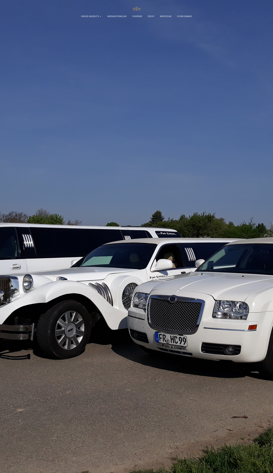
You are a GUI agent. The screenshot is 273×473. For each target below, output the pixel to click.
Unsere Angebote (90, 16)
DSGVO (151, 16)
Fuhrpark (137, 16)
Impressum (165, 16)
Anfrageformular (117, 16)
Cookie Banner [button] (184, 16)
